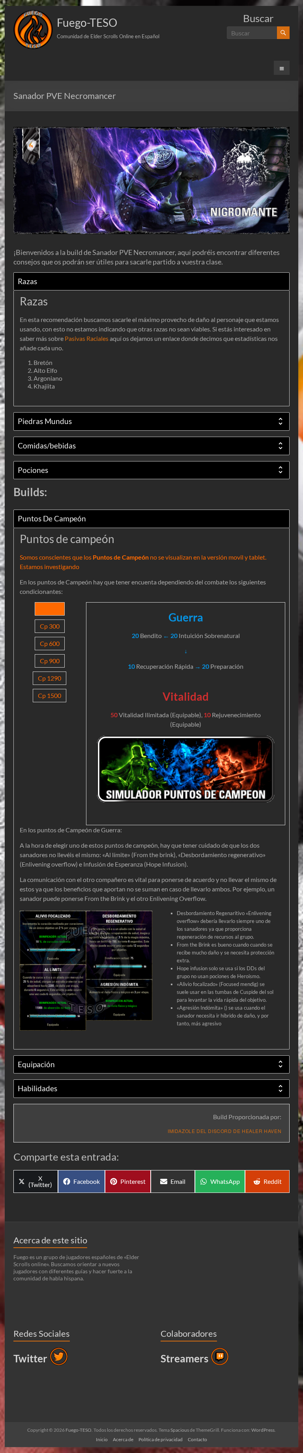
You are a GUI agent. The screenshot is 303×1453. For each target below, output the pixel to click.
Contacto (197, 1439)
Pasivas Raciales (86, 338)
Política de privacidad (160, 1439)
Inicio (102, 1439)
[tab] (151, 281)
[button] (33, 29)
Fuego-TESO (87, 22)
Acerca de (123, 1439)
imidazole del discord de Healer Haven (224, 1130)
